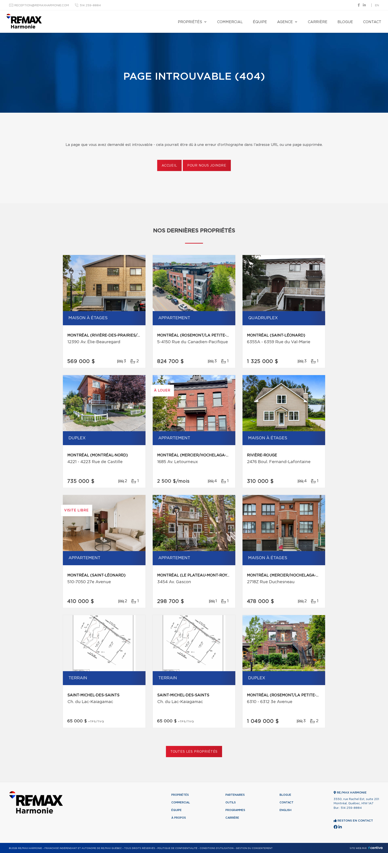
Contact (372, 22)
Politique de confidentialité (177, 848)
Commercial (230, 22)
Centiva (375, 847)
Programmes (235, 810)
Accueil (169, 165)
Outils (230, 802)
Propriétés (190, 22)
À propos (178, 817)
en (377, 5)
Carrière (317, 22)
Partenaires (235, 795)
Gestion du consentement (254, 848)
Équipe (260, 22)
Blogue (345, 22)
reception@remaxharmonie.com (41, 5)
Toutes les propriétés (194, 751)
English (285, 810)
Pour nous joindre (206, 165)
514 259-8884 (90, 5)
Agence (285, 22)
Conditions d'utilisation (217, 848)
